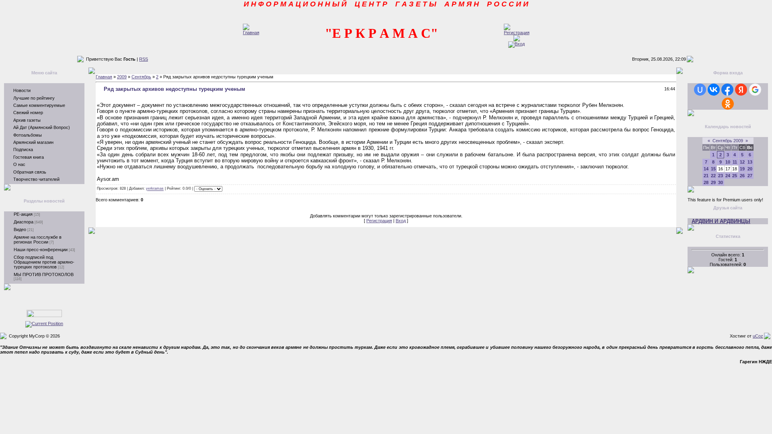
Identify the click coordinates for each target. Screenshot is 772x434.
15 (713, 168)
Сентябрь (141, 76)
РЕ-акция (23, 214)
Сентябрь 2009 (727, 140)
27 (749, 175)
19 (742, 168)
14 (706, 168)
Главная (104, 76)
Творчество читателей (36, 179)
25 (734, 175)
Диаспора (23, 221)
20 (749, 168)
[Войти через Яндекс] (741, 90)
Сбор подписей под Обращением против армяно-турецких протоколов (44, 262)
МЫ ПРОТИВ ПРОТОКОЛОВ (44, 274)
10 (727, 162)
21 (706, 175)
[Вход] (516, 43)
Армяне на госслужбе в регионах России (38, 239)
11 (735, 162)
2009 (122, 76)
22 (713, 175)
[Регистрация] (517, 32)
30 (720, 182)
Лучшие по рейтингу (34, 98)
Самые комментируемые (39, 105)
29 (713, 182)
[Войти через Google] (755, 89)
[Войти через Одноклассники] (728, 104)
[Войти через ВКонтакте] (714, 90)
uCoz (758, 336)
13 (749, 162)
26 (742, 175)
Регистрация (379, 220)
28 (706, 182)
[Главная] (251, 32)
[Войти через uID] (700, 90)
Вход (401, 220)
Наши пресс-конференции (41, 249)
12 (742, 162)
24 (727, 175)
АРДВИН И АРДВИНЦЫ (721, 221)
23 (720, 175)
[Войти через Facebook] (727, 90)
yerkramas (155, 189)
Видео (20, 229)
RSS (143, 59)
